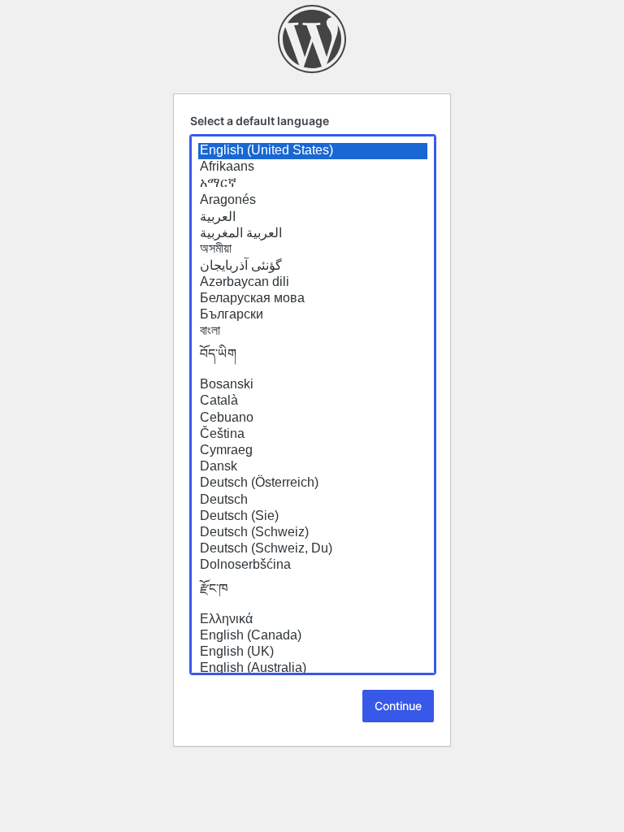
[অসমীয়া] (312, 249)
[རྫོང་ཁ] (312, 593)
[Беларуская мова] (312, 299)
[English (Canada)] (312, 636)
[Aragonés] (312, 201)
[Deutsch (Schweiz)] (312, 533)
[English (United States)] (312, 151)
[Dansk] (312, 467)
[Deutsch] (312, 500)
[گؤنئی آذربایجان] (312, 266)
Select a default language (259, 121)
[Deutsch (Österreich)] (312, 483)
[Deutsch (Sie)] (312, 517)
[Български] (312, 315)
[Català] (312, 401)
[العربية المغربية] (312, 233)
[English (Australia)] (312, 669)
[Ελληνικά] (312, 620)
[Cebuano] (312, 418)
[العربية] (312, 217)
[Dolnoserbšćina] (312, 565)
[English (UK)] (312, 652)
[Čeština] (312, 435)
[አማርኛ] (312, 184)
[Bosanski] (312, 385)
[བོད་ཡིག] (312, 358)
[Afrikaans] (312, 167)
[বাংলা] (312, 331)
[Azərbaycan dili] (312, 283)
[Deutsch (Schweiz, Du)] (312, 549)
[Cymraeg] (312, 451)
